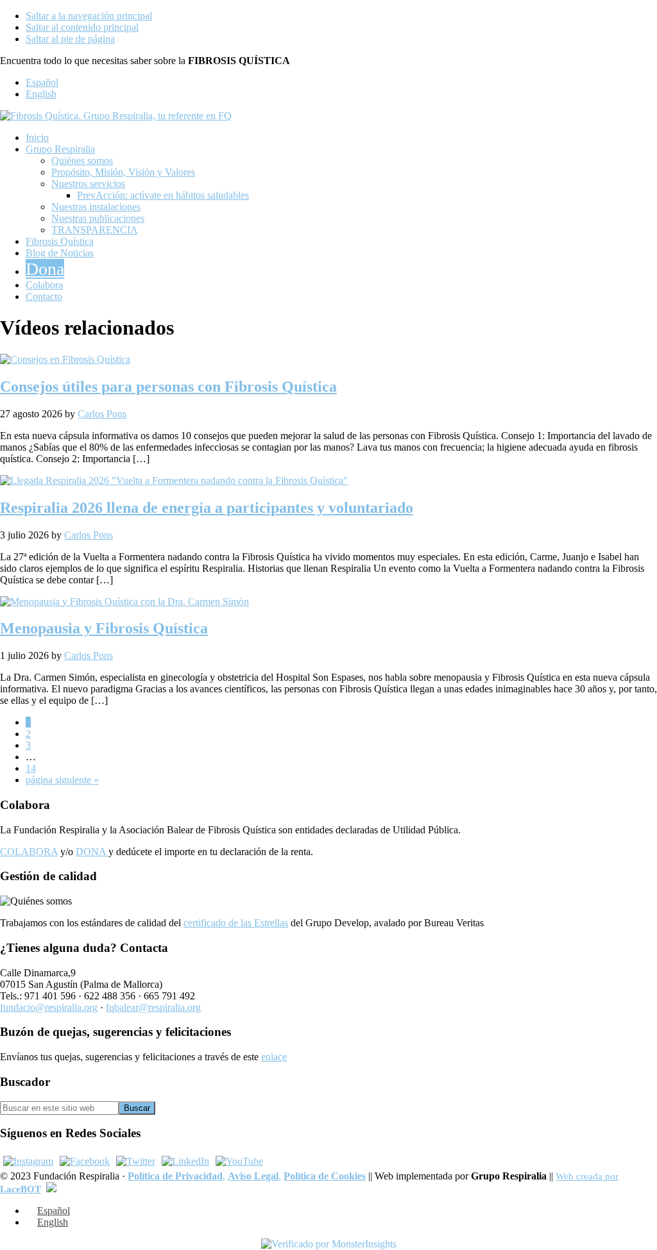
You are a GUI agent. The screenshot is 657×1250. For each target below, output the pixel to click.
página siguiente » (62, 779)
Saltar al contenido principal (82, 27)
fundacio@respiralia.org (49, 1007)
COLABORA (29, 851)
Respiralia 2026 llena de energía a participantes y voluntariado (206, 507)
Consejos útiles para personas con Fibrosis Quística (168, 386)
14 (31, 768)
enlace (274, 1056)
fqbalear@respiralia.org (153, 1007)
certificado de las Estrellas (235, 922)
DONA (92, 851)
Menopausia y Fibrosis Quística (104, 628)
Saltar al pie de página (70, 38)
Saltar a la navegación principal (89, 15)
